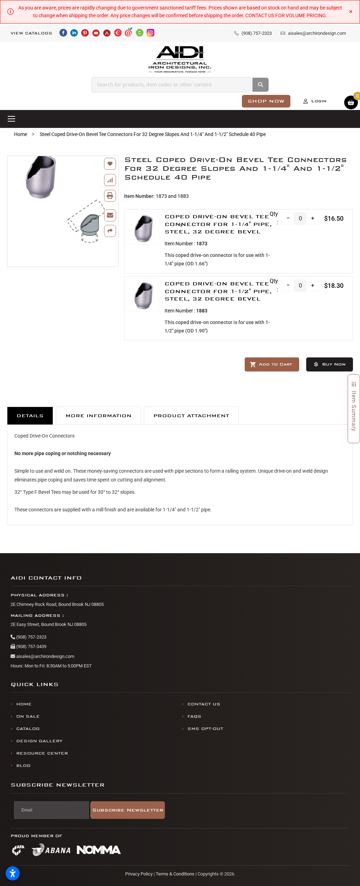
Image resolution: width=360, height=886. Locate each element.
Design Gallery (39, 741)
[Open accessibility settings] (13, 873)
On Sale (28, 716)
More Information (98, 416)
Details (30, 416)
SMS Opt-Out (205, 728)
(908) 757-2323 (30, 637)
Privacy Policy (139, 874)
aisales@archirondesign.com (44, 656)
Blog (23, 765)
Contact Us (203, 704)
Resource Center (42, 753)
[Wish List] (110, 164)
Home (20, 134)
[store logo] (180, 59)
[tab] (30, 416)
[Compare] (110, 180)
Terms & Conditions (175, 874)
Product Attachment (191, 416)
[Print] (110, 196)
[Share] (110, 231)
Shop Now (266, 101)
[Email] (110, 215)
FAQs (194, 716)
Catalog (28, 728)
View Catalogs (31, 33)
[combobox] (171, 84)
